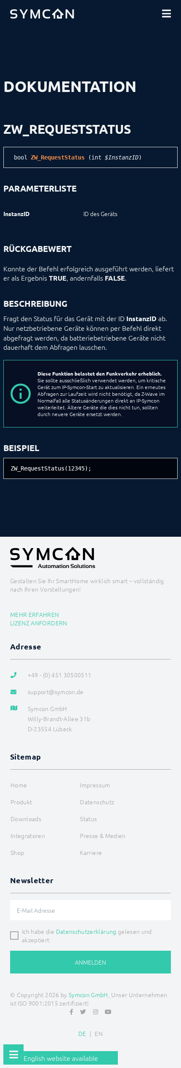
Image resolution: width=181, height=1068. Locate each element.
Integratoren (28, 835)
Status (88, 818)
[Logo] (42, 13)
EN (99, 1033)
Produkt (21, 802)
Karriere (91, 852)
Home (19, 785)
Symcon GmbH (88, 994)
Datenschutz (97, 802)
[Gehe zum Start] (171, 1041)
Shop (17, 852)
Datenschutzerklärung (86, 931)
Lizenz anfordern (38, 623)
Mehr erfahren (34, 614)
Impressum (95, 785)
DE (82, 1033)
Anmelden (90, 962)
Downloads (26, 818)
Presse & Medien (102, 835)
